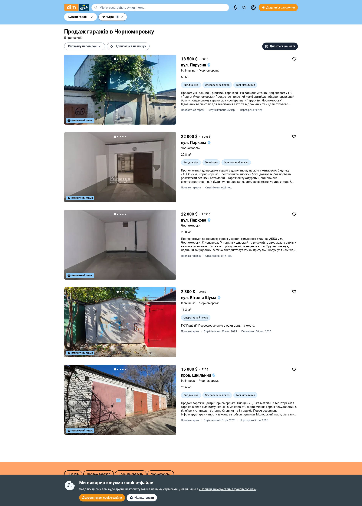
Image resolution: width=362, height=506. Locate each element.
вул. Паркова (194, 142)
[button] (253, 7)
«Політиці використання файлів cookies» (227, 489)
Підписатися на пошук (130, 46)
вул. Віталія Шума (199, 297)
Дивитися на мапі (282, 46)
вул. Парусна (194, 65)
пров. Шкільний (196, 375)
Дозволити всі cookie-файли (102, 497)
